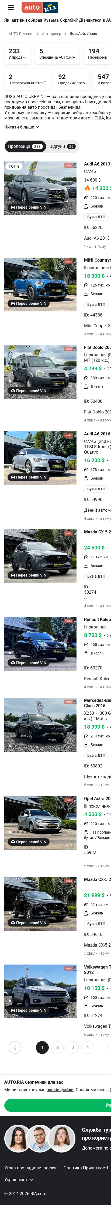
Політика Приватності (86, 1167)
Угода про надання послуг (30, 1167)
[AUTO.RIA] (40, 7)
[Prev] (15, 1047)
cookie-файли (60, 1089)
